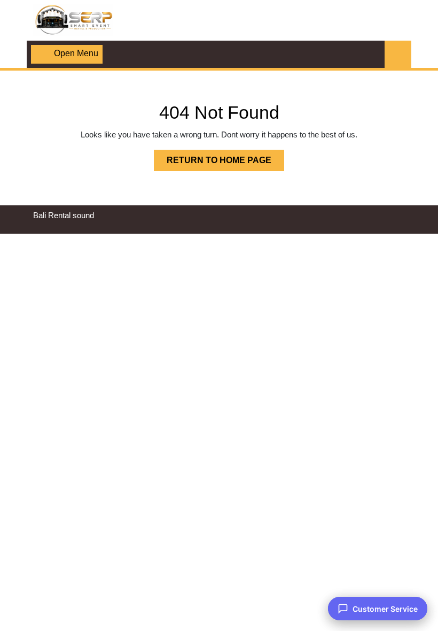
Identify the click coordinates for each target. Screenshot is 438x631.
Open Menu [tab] (76, 54)
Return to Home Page (225, 163)
